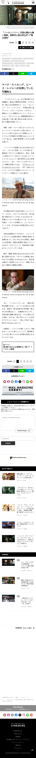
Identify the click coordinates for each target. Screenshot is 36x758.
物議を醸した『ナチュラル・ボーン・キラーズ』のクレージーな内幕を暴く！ (25, 475)
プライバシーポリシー (18, 742)
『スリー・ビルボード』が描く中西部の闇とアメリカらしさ (25, 524)
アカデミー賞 (30, 63)
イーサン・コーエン (28, 58)
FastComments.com (19, 457)
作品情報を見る (7, 69)
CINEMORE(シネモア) (7, 697)
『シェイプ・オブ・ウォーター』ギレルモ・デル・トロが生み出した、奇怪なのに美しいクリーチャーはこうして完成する (25, 539)
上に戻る (32, 750)
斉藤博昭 (25, 528)
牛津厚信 (25, 515)
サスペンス (22, 65)
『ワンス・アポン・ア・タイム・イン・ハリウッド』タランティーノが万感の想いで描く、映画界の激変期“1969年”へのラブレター (25, 508)
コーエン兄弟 (5, 61)
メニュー (33, 1)
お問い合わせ (18, 734)
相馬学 (24, 480)
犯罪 (17, 65)
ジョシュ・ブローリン (19, 63)
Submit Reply (22, 431)
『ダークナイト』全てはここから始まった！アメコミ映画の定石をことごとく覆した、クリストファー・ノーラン (25, 491)
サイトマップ (18, 748)
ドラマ (12, 65)
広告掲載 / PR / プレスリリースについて (18, 739)
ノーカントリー (7, 53)
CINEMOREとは (18, 731)
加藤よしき (29, 570)
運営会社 (18, 745)
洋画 (28, 65)
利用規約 (3, 405)
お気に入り (8, 2)
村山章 (24, 497)
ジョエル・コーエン (17, 58)
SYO (10, 55)
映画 (17, 697)
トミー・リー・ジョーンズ (17, 61)
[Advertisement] (18, 619)
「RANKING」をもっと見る (23, 628)
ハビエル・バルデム (7, 63)
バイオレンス (5, 65)
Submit (8, 443)
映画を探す (3, 1)
